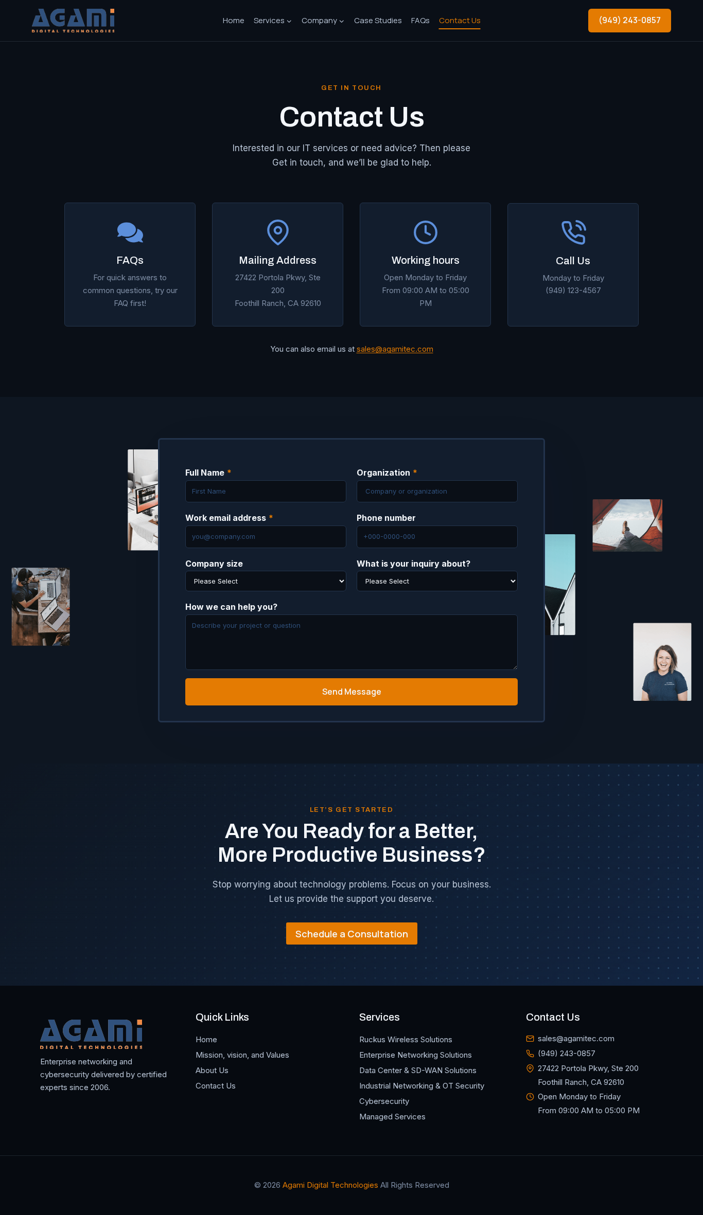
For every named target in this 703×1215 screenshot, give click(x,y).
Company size (214, 563)
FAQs (420, 20)
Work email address (229, 518)
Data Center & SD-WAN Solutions (418, 1070)
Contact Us (460, 20)
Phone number (386, 518)
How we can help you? (231, 607)
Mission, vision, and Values (242, 1055)
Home (233, 20)
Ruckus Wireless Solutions (405, 1039)
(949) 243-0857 (630, 20)
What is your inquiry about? (413, 563)
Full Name (208, 472)
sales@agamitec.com (395, 349)
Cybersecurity (384, 1101)
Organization (387, 472)
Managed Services (392, 1116)
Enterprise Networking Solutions (415, 1055)
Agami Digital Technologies (330, 1185)
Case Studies (378, 20)
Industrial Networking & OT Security (421, 1086)
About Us (212, 1070)
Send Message (351, 691)
